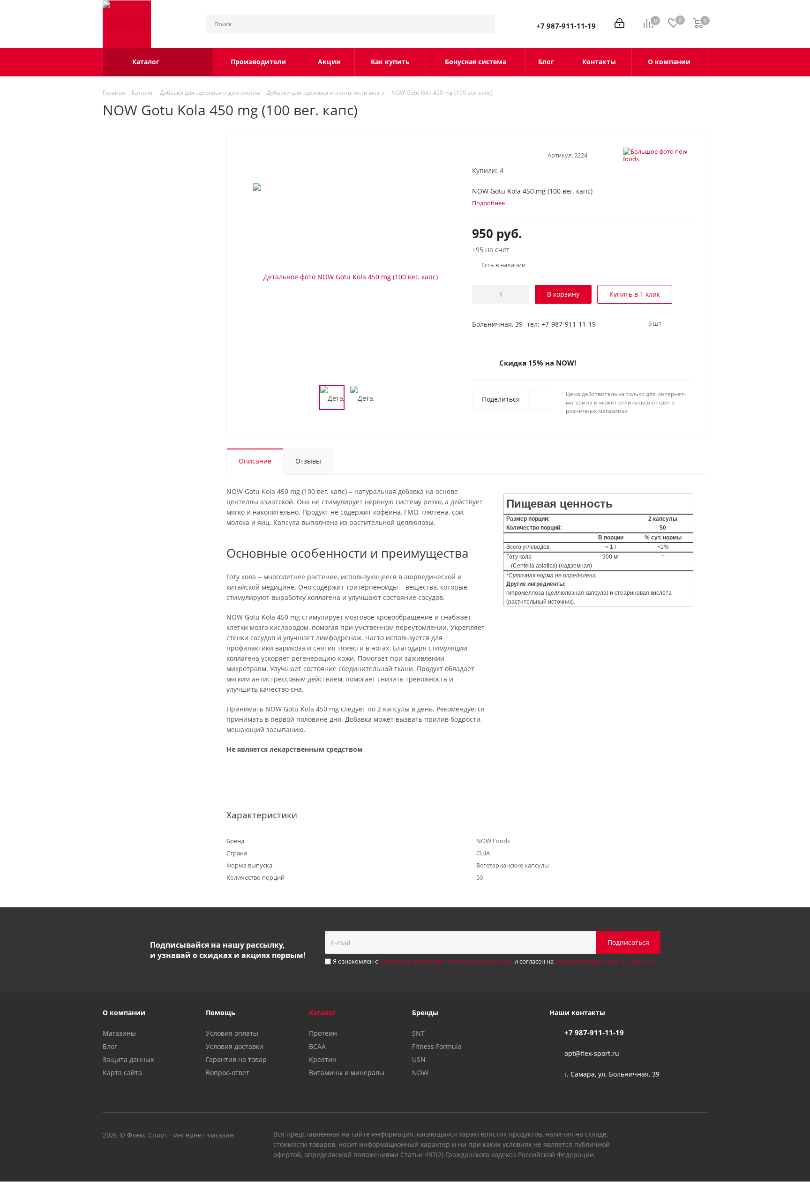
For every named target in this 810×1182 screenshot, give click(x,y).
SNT (418, 1033)
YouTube (677, 1135)
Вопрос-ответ (227, 1072)
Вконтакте (653, 1135)
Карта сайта (122, 1072)
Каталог (322, 1012)
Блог (110, 1046)
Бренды (425, 1012)
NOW (420, 1072)
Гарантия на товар (236, 1059)
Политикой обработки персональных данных (446, 961)
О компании (124, 1012)
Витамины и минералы (346, 1072)
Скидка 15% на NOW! (537, 362)
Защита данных (128, 1059)
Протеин (323, 1033)
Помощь (220, 1012)
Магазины (119, 1033)
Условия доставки (234, 1046)
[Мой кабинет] (619, 24)
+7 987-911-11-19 (566, 25)
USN (419, 1059)
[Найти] (483, 24)
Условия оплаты (232, 1033)
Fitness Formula (437, 1046)
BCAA (317, 1046)
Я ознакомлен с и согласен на (493, 961)
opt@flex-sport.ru (591, 1053)
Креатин (323, 1059)
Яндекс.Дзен (700, 1135)
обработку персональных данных (604, 961)
